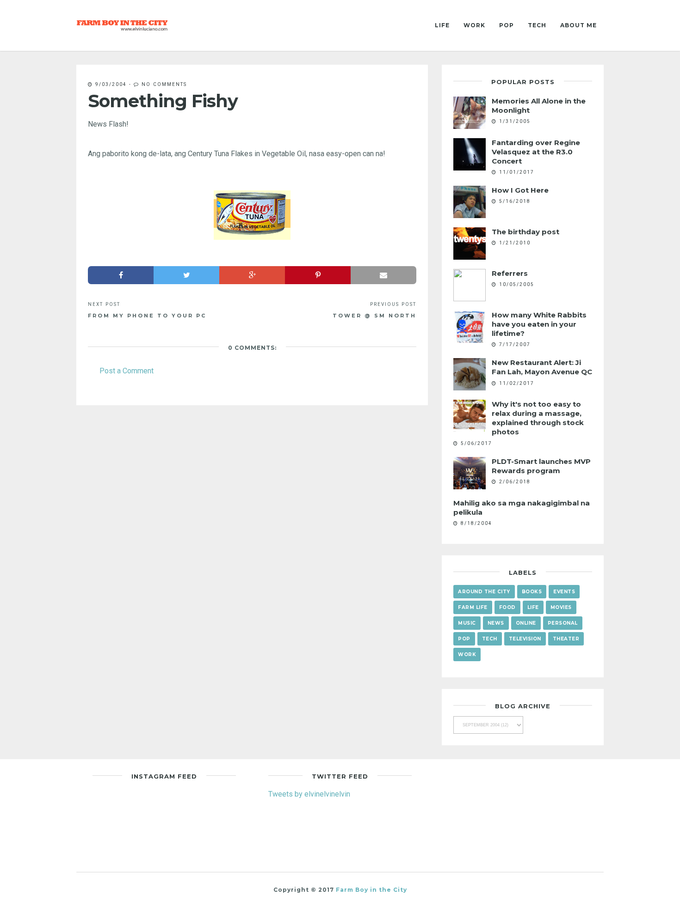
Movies (561, 607)
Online (526, 623)
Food (507, 607)
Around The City (484, 592)
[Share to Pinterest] (318, 275)
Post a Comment (126, 370)
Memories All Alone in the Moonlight (539, 106)
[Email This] (383, 275)
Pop (506, 25)
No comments (164, 84)
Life (442, 25)
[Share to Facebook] (121, 275)
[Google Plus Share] (252, 275)
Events (564, 592)
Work (474, 25)
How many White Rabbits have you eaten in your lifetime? (539, 324)
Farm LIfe (473, 607)
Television (525, 639)
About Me (578, 25)
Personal (563, 623)
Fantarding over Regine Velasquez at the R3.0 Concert (536, 151)
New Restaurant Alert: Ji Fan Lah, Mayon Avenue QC (542, 367)
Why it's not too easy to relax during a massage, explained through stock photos (538, 418)
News (496, 623)
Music (467, 623)
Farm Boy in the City (371, 889)
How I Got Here (520, 190)
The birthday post (525, 231)
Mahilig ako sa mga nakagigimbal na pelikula (521, 508)
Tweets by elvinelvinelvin (309, 793)
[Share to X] (186, 275)
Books (532, 592)
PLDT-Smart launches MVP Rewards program (541, 466)
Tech (537, 25)
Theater (566, 639)
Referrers (510, 273)
